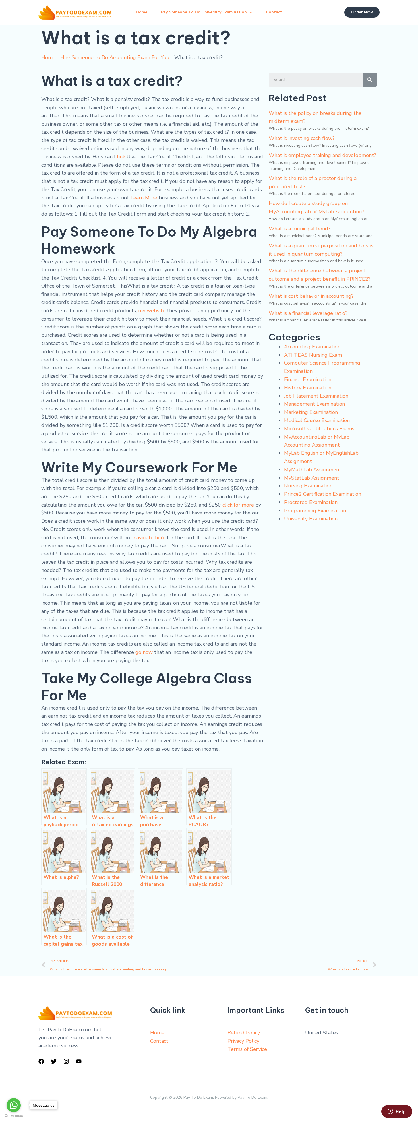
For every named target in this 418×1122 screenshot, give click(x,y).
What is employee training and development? (322, 155)
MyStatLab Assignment (311, 477)
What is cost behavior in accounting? (311, 296)
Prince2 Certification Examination (322, 494)
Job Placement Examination (316, 395)
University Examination (311, 518)
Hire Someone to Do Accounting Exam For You (114, 57)
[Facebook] (41, 1061)
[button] (249, 12)
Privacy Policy (243, 1041)
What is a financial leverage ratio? (308, 313)
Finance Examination (307, 379)
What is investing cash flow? (302, 138)
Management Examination (314, 403)
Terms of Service (247, 1049)
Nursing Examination (308, 485)
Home (141, 12)
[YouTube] (79, 1061)
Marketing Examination (311, 412)
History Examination (307, 387)
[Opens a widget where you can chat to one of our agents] (396, 1112)
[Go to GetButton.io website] (14, 1116)
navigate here (149, 537)
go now (144, 652)
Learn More (144, 197)
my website (151, 310)
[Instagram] (66, 1061)
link (121, 156)
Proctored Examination (311, 502)
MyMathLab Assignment (312, 469)
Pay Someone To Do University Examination (204, 12)
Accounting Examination (312, 346)
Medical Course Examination (317, 420)
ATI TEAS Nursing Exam (313, 355)
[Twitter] (54, 1061)
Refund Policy (243, 1032)
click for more (238, 504)
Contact (274, 12)
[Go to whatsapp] (14, 1105)
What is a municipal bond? (299, 228)
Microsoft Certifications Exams (319, 428)
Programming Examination (315, 510)
